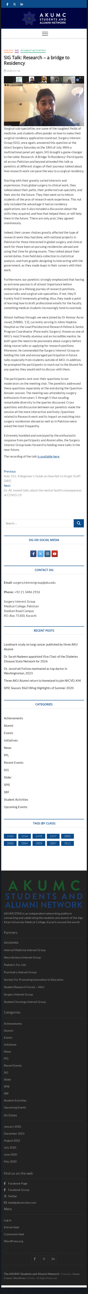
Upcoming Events (15, 807)
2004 (24, 843)
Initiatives (11, 740)
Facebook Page (16, 1183)
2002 (67, 836)
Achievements (13, 718)
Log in (7, 1220)
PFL (6, 755)
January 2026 (12, 1126)
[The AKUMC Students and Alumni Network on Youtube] (55, 553)
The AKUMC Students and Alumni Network (31, 1274)
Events (8, 50)
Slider (8, 777)
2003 (10, 843)
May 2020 (10, 1161)
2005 (39, 843)
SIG (17, 50)
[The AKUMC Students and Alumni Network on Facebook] (33, 553)
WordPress (19, 1278)
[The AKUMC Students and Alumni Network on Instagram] (47, 553)
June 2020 (10, 1154)
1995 (39, 836)
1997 (53, 836)
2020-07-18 (13, 70)
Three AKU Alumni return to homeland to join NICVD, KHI (42, 680)
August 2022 (12, 1140)
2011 (67, 843)
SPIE (7, 785)
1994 (24, 836)
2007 (53, 843)
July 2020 (10, 1147)
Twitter (12, 1196)
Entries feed (11, 1227)
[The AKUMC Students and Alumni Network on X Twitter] (40, 553)
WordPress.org (13, 1241)
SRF (6, 792)
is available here (48, 456)
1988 (10, 836)
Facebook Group (17, 1189)
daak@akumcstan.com (21, 1202)
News (7, 748)
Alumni (8, 725)
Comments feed (14, 1234)
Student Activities (33, 50)
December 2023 (14, 1133)
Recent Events (14, 762)
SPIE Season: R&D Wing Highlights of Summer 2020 (39, 688)
